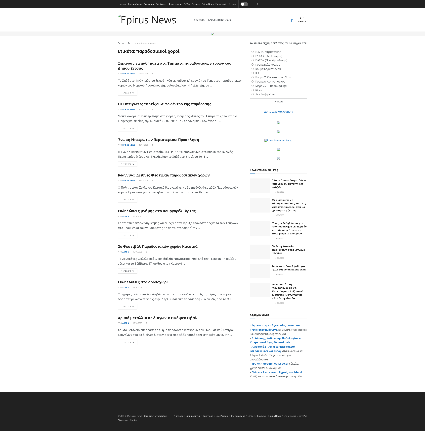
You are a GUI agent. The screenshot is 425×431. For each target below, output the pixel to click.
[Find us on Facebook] (253, 4)
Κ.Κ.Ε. (258, 73)
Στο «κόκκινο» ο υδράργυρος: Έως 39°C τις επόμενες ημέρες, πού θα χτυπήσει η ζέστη (289, 205)
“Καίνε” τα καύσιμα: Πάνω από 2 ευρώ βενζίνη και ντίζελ (289, 183)
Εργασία (196, 4)
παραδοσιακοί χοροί (145, 43)
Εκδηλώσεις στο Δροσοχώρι (143, 281)
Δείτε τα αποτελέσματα (278, 111)
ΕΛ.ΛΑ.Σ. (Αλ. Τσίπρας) (268, 56)
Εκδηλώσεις (161, 4)
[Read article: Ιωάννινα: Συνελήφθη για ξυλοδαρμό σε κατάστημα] (260, 271)
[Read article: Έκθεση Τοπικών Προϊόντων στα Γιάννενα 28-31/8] (260, 252)
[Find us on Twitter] (257, 4)
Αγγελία (232, 4)
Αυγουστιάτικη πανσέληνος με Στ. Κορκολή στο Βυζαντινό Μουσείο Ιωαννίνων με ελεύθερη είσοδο (287, 291)
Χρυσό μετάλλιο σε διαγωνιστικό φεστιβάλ (157, 317)
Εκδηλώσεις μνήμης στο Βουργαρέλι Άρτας (157, 210)
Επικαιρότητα (135, 4)
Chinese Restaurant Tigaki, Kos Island (277, 372)
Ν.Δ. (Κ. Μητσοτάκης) (268, 52)
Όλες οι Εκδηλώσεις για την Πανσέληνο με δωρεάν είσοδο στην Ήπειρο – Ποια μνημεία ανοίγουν (289, 228)
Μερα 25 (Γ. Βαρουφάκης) (271, 86)
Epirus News (207, 4)
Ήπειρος (122, 4)
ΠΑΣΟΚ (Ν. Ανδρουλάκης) (271, 60)
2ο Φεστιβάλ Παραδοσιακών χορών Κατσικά (157, 246)
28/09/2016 (143, 73)
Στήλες (187, 4)
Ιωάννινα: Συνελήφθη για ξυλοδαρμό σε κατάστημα (289, 267)
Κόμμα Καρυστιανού (268, 69)
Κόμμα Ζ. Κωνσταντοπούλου (273, 77)
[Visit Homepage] (147, 20)
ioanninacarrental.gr (280, 140)
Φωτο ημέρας (175, 4)
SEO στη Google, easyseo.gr (270, 363)
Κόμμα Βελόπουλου (267, 64)
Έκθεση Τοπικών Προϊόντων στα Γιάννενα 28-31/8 (288, 250)
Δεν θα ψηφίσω (265, 94)
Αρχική (121, 43)
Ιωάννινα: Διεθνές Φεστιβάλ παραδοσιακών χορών (164, 174)
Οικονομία (149, 4)
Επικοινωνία (221, 4)
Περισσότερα (129, 92)
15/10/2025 (143, 109)
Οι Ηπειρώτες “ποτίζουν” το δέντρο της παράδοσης (164, 103)
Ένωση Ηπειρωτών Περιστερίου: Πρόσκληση (158, 139)
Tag (129, 43)
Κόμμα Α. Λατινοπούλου (270, 81)
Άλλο (258, 90)
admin (125, 216)
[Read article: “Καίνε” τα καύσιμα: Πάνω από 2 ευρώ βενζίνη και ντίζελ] (260, 185)
